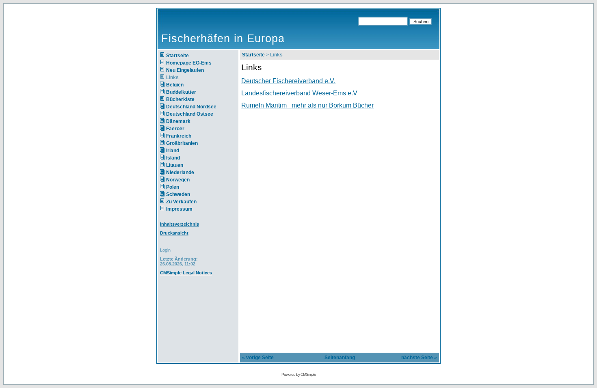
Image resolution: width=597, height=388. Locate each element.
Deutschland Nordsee (191, 107)
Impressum (179, 209)
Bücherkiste (180, 99)
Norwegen (178, 180)
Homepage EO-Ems (189, 63)
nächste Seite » (419, 357)
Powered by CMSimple (298, 374)
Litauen (174, 165)
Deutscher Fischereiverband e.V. (288, 81)
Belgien (175, 85)
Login (165, 250)
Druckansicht (174, 233)
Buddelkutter (181, 92)
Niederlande (185, 172)
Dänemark (178, 121)
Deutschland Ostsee (189, 114)
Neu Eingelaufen (185, 70)
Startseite (177, 55)
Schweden (178, 194)
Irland (172, 150)
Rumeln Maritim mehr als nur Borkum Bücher (307, 105)
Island (173, 158)
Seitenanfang (339, 357)
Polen (172, 187)
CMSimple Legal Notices (186, 272)
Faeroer (175, 128)
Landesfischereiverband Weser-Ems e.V (299, 93)
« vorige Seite (258, 357)
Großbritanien (182, 143)
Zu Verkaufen (181, 202)
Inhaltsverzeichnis (179, 224)
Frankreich (178, 136)
